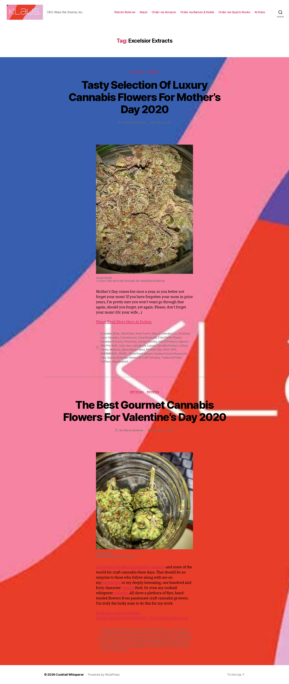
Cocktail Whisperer (70, 674)
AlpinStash (127, 333)
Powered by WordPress (104, 674)
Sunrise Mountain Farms (138, 645)
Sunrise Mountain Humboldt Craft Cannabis (133, 357)
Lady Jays (125, 345)
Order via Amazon (164, 12)
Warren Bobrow (124, 12)
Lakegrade (139, 345)
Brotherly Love (162, 629)
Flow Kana (130, 341)
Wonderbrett (120, 361)
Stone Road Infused (141, 353)
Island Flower (184, 637)
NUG (173, 349)
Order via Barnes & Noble (197, 12)
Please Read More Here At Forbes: (124, 322)
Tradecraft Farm (171, 357)
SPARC (123, 353)
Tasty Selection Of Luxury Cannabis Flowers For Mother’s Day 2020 (144, 97)
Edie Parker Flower (169, 337)
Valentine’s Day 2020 (168, 645)
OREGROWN (140, 641)
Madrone (115, 349)
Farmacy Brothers (180, 633)
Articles (260, 12)
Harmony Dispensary (161, 637)
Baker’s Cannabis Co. (164, 333)
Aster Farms (142, 333)
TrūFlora (106, 361)
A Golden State (110, 333)
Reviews (153, 72)
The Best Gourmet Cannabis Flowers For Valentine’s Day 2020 (144, 410)
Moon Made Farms (133, 349)
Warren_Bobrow (136, 122)
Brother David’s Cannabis (136, 629)
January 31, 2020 (163, 430)
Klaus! (144, 12)
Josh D (105, 641)
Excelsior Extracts (112, 341)
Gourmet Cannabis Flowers (131, 637)
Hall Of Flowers (167, 341)
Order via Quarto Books (234, 12)
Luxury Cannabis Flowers (162, 345)
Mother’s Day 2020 (157, 349)
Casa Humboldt (147, 337)
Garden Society (147, 341)
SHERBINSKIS (109, 353)
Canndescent (128, 337)
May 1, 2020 (163, 122)
